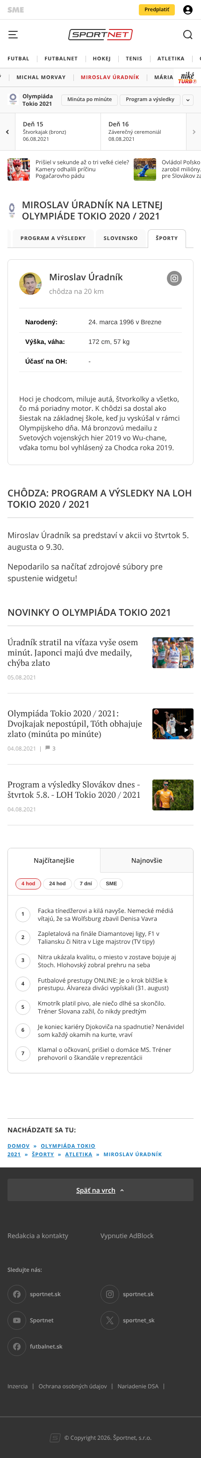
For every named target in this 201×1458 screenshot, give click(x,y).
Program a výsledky (150, 99)
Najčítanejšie (54, 860)
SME (111, 884)
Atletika (78, 1154)
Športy (167, 238)
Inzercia (17, 1386)
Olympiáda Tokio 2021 (37, 100)
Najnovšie (147, 860)
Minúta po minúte (89, 99)
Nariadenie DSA (137, 1386)
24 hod (57, 884)
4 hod (28, 884)
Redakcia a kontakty (37, 1235)
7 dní (86, 884)
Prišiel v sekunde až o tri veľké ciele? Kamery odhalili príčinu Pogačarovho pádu (82, 169)
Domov (18, 1146)
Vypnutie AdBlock (127, 1235)
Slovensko (121, 238)
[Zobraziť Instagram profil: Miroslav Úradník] (174, 278)
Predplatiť (156, 9)
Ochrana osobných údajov (72, 1386)
